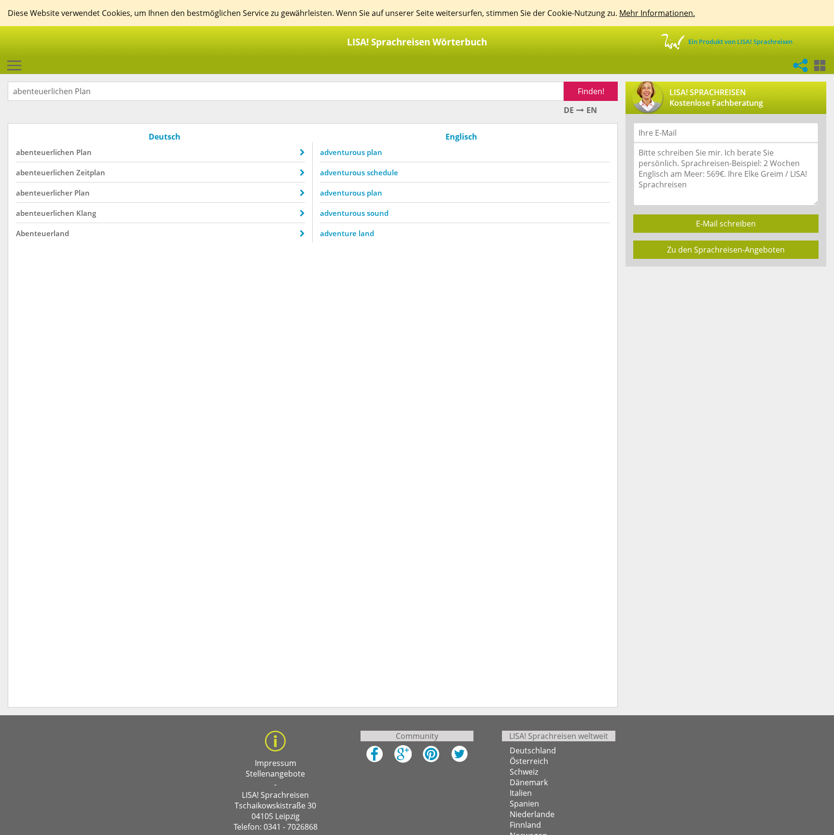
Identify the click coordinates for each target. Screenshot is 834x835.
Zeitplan (90, 172)
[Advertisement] (726, 342)
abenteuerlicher (44, 193)
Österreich (529, 761)
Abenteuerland (42, 233)
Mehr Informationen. (657, 13)
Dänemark (529, 782)
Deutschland (533, 750)
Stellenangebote (275, 773)
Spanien (524, 803)
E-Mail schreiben (726, 223)
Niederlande (532, 814)
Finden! (591, 91)
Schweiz (524, 771)
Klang (86, 213)
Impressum (275, 763)
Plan (84, 152)
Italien (521, 793)
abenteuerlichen (45, 152)
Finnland (525, 825)
